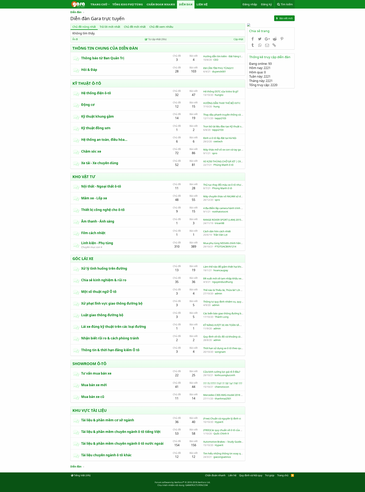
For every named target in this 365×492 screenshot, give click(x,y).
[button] (109, 4)
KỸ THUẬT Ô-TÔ (86, 83)
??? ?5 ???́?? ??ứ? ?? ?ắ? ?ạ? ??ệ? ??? (222, 383)
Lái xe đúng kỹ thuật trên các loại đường (113, 326)
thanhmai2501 (223, 398)
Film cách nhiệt (93, 233)
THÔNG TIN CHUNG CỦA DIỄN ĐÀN (105, 48)
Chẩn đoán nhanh (161, 4)
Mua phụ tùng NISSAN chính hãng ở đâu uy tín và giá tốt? (236, 243)
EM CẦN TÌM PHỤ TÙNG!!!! (218, 68)
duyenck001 (219, 71)
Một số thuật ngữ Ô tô (99, 291)
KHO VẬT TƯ (83, 176)
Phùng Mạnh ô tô (223, 164)
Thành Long (222, 316)
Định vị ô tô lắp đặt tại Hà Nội (219, 138)
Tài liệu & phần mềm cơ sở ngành (107, 420)
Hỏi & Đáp (89, 69)
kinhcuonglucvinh (225, 375)
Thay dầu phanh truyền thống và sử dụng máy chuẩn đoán (236, 114)
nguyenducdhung (222, 282)
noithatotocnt (220, 211)
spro (214, 153)
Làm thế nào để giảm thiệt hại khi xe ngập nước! (230, 266)
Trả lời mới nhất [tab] (110, 27)
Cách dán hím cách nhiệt (217, 231)
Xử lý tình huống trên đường (104, 268)
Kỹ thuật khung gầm (97, 116)
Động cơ (88, 104)
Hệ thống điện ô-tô (96, 93)
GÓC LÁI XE (82, 258)
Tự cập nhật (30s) (157, 39)
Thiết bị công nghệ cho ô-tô (103, 210)
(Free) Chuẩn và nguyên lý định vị (222, 418)
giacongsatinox (222, 457)
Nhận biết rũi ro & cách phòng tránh (110, 338)
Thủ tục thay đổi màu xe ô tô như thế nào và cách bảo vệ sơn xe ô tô (242, 184)
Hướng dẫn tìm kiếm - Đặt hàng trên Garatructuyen (232, 56)
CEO (215, 59)
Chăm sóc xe (91, 151)
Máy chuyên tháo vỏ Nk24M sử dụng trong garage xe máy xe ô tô (240, 196)
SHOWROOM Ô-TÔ (89, 363)
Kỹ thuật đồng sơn (95, 128)
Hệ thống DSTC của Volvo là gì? (220, 91)
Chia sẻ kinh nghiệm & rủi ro (103, 280)
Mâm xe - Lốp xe (94, 198)
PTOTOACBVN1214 (225, 246)
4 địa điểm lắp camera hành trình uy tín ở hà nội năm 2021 (236, 208)
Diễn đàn (186, 4)
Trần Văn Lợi (220, 234)
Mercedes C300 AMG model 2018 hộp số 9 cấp (229, 395)
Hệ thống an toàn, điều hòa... (104, 139)
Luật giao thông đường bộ (102, 315)
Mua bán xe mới (94, 385)
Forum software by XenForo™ (182, 482)
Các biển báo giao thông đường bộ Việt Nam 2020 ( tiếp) (235, 313)
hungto (219, 95)
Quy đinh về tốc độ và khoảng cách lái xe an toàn (231, 336)
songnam (220, 351)
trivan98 (219, 223)
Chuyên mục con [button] (90, 247)
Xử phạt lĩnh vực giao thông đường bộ (112, 303)
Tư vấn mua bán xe (96, 373)
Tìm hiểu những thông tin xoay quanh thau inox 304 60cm (236, 453)
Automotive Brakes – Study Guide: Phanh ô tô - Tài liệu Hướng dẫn (240, 441)
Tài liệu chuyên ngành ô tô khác (106, 455)
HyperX (219, 422)
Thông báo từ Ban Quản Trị (102, 58)
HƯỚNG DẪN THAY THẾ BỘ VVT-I (221, 103)
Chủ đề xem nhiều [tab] (161, 27)
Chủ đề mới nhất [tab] (135, 27)
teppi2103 (220, 118)
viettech (218, 141)
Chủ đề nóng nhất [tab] (84, 27)
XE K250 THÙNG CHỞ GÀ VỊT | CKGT (223, 161)
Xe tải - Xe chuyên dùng (99, 163)
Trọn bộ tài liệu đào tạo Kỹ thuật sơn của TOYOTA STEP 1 (235, 126)
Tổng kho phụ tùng (127, 4)
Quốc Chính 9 (221, 433)
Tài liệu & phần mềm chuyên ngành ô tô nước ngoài (122, 443)
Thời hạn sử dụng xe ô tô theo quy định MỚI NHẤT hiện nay (237, 348)
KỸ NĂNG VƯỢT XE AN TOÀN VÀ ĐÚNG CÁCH (228, 325)
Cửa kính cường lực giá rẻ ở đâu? (221, 371)
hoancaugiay (220, 270)
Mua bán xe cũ (92, 397)
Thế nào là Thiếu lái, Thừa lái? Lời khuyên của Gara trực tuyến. (238, 290)
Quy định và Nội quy (250, 475)
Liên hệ (202, 4)
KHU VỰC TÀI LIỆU (89, 410)
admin (218, 293)
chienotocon (222, 386)
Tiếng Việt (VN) (81, 475)
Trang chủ (98, 4)
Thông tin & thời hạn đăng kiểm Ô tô (110, 350)
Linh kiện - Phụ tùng (97, 243)
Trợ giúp (269, 475)
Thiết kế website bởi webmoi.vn (182, 490)
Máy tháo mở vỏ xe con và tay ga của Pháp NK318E (232, 149)
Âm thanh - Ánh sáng (97, 221)
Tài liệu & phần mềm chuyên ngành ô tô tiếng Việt (120, 431)
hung (216, 106)
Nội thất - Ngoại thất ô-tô (101, 186)
